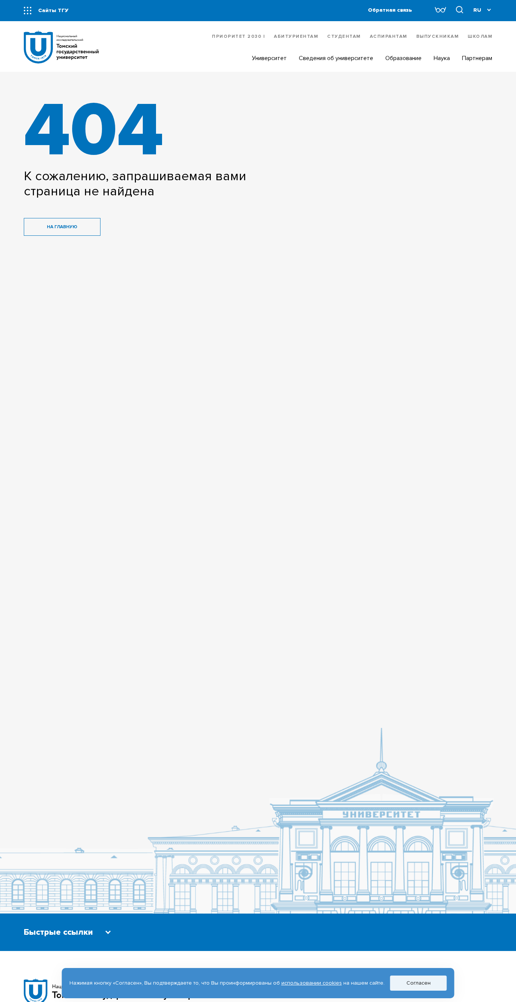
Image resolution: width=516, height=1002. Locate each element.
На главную (62, 227)
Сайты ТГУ (53, 10)
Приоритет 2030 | (238, 36)
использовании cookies (311, 983)
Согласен (418, 983)
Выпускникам (437, 36)
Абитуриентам (296, 36)
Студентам (344, 36)
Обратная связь (390, 10)
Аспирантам (388, 36)
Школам (480, 36)
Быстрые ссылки (58, 932)
